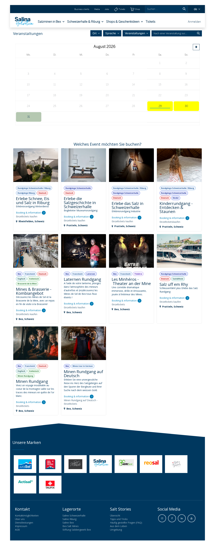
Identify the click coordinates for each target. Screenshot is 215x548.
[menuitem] (51, 21)
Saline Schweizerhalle (73, 515)
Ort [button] (95, 33)
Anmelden (194, 21)
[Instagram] (162, 518)
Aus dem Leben (118, 526)
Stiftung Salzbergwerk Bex (76, 529)
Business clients (81, 9)
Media (97, 9)
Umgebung (116, 529)
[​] (172, 518)
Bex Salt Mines (70, 526)
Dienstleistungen (24, 522)
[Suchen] (184, 9)
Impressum (21, 526)
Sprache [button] (111, 33)
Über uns (20, 519)
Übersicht (115, 515)
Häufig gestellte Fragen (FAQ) (126, 522)
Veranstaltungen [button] (135, 33)
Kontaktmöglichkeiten (27, 515)
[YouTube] (191, 518)
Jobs (107, 9)
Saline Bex (68, 522)
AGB (17, 529)
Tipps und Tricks (119, 519)
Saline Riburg (69, 519)
